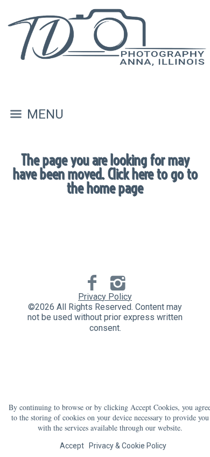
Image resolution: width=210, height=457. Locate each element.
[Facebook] (92, 283)
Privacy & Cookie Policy (127, 445)
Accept (72, 445)
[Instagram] (118, 283)
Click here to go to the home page (132, 181)
